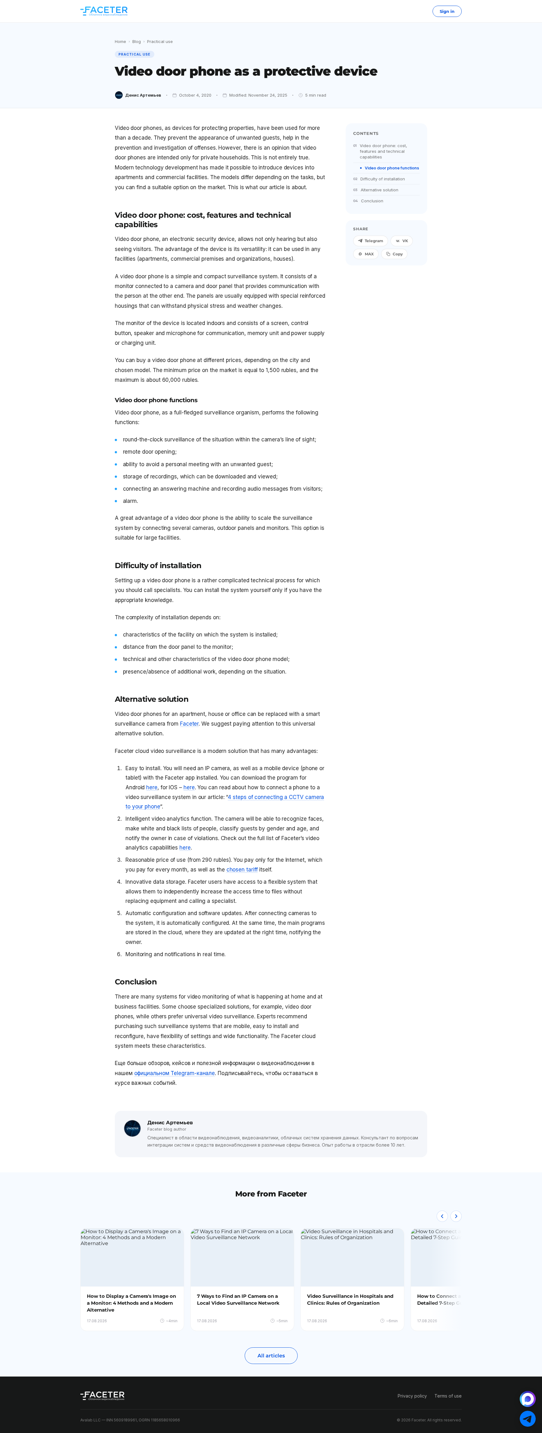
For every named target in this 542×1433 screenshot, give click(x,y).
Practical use (160, 41)
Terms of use (448, 1395)
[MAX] (528, 1399)
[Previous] (442, 1216)
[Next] (456, 1216)
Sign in (447, 11)
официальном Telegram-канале (174, 1073)
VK (405, 240)
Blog (136, 41)
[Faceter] (103, 11)
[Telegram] (528, 1419)
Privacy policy (412, 1395)
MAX (369, 254)
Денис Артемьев (143, 95)
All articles (271, 1356)
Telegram (374, 240)
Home (120, 41)
